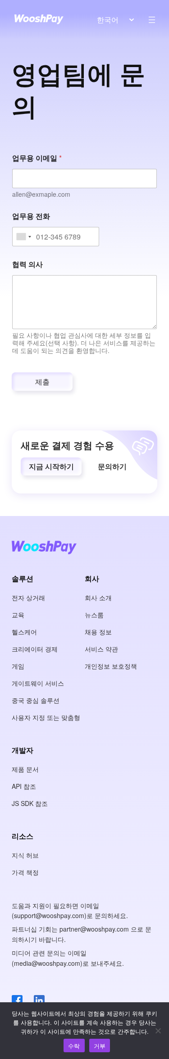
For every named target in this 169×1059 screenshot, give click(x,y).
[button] (51, 466)
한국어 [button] (108, 19)
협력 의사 (27, 264)
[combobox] (23, 236)
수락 (74, 1045)
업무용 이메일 (37, 158)
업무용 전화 (31, 216)
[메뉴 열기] (151, 19)
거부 (100, 1045)
